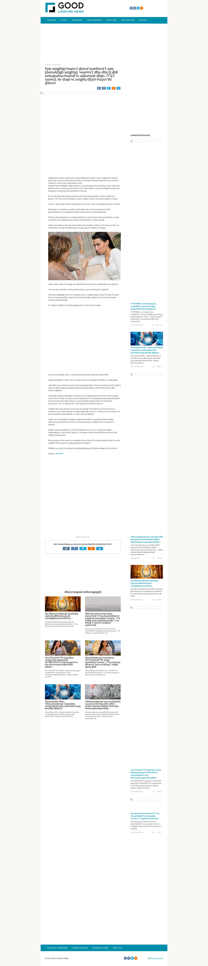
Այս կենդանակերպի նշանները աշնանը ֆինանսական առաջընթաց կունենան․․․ (61, 615)
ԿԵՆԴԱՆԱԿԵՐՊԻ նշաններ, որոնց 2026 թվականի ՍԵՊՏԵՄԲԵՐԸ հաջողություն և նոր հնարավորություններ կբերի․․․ (61, 662)
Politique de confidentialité (57, 948)
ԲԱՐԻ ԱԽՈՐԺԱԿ (94, 20)
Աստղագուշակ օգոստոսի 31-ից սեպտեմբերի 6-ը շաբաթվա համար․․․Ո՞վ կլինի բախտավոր (145, 816)
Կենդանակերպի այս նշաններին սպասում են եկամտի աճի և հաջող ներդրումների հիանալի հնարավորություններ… (102, 705)
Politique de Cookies (80, 948)
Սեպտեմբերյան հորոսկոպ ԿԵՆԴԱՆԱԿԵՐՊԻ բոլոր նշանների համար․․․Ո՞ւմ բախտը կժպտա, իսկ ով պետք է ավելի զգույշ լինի (102, 662)
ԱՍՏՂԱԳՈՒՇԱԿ (128, 20)
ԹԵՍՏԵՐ (143, 20)
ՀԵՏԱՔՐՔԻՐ (77, 20)
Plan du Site (117, 948)
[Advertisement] (104, 42)
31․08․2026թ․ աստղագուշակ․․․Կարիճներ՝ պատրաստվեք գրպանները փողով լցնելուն (144, 306)
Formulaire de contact (100, 948)
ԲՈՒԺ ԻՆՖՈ (111, 20)
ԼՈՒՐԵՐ (63, 20)
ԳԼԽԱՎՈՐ (51, 20)
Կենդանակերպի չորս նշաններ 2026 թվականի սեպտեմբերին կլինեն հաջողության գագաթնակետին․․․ (147, 539)
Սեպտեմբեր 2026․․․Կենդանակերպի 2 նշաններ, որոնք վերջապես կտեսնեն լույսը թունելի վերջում (63, 705)
